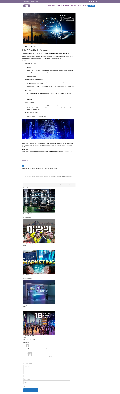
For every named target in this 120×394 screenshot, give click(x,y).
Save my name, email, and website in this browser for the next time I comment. (41, 386)
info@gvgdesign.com (34, 1)
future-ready (26, 56)
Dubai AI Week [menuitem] (25, 160)
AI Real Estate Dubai (27, 213)
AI (37, 79)
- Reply (45, 348)
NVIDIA (39, 116)
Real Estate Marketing (27, 274)
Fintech (63, 176)
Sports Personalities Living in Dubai (30, 243)
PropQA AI (28, 348)
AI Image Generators (27, 305)
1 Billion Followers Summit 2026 (29, 335)
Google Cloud (34, 116)
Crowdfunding (38, 176)
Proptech (70, 176)
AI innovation (60, 65)
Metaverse (67, 176)
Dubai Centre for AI (45, 56)
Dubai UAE (60, 176)
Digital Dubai (41, 114)
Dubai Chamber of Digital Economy (54, 114)
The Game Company (31, 107)
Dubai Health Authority (31, 86)
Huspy (28, 105)
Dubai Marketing (55, 176)
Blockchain (33, 176)
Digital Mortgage (49, 176)
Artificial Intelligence (27, 176)
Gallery (24, 214)
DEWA (45, 114)
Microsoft (29, 116)
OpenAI (44, 116)
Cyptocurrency (43, 176)
